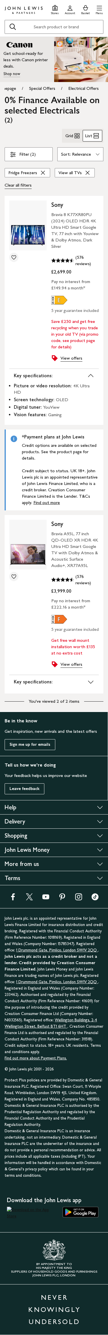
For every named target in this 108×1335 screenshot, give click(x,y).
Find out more (46, 502)
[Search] (13, 27)
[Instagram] (78, 898)
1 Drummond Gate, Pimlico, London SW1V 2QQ (57, 950)
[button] (99, 9)
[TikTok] (95, 898)
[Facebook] (13, 898)
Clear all (18, 185)
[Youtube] (45, 898)
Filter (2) (27, 154)
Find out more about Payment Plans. (36, 1058)
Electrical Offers (83, 88)
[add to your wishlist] (13, 257)
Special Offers (42, 88)
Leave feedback (24, 788)
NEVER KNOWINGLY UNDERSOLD (54, 1309)
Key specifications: (33, 375)
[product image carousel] (28, 225)
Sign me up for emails (30, 744)
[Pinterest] (62, 898)
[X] (29, 898)
